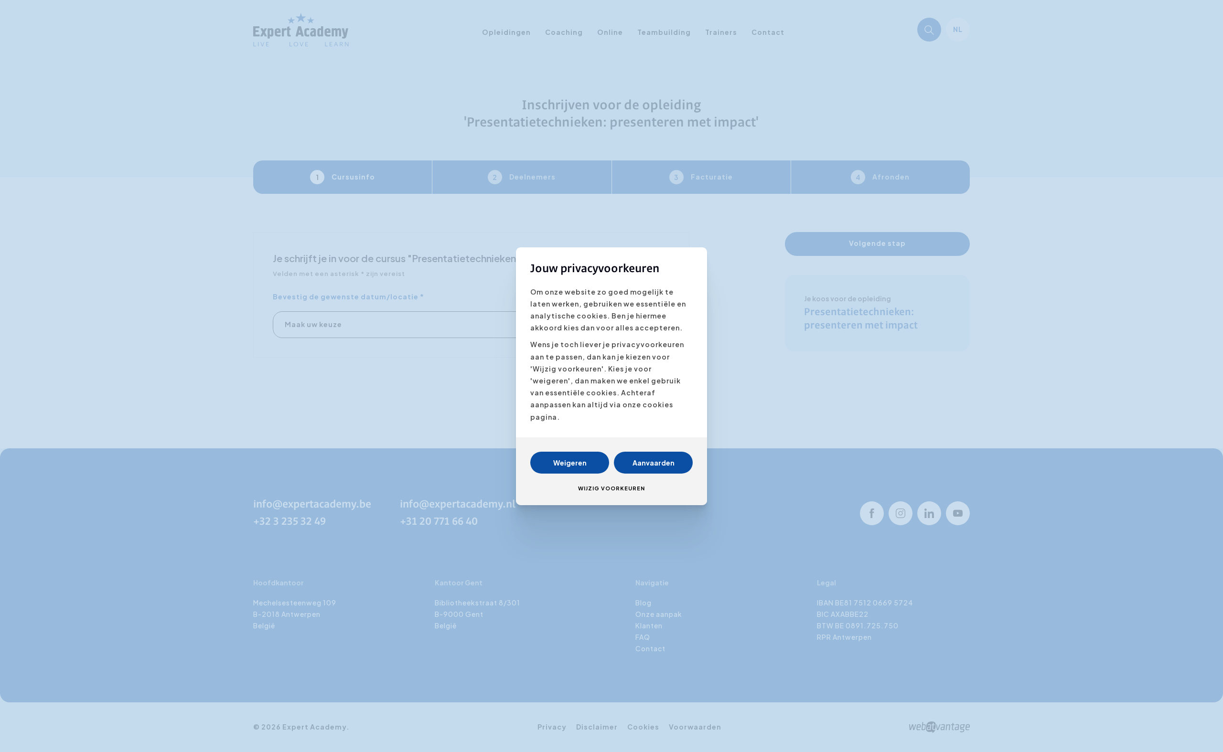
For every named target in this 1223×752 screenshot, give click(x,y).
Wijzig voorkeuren (611, 488)
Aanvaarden (654, 462)
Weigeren (570, 462)
